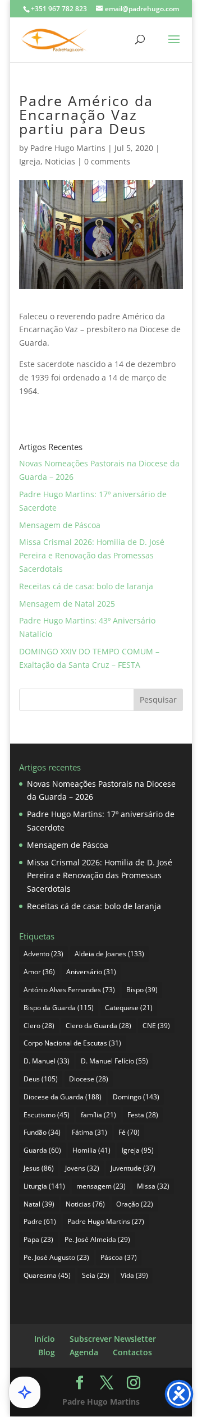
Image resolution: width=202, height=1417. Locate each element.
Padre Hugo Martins (67, 148)
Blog (46, 1352)
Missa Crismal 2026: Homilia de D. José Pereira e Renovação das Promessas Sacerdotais (91, 555)
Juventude (133, 1168)
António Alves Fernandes (69, 989)
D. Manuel (47, 1061)
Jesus (39, 1168)
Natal (39, 1204)
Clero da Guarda (98, 1025)
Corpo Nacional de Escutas (72, 1043)
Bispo (142, 989)
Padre (40, 1221)
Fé (129, 1132)
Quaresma (47, 1275)
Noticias (60, 161)
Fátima (89, 1132)
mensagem (101, 1186)
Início (44, 1338)
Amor (39, 971)
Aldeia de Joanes (109, 954)
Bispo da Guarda (59, 1007)
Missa (153, 1186)
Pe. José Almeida (97, 1239)
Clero (39, 1025)
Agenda (84, 1352)
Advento (43, 954)
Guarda (42, 1150)
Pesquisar (158, 699)
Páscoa (118, 1257)
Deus (41, 1079)
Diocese (88, 1079)
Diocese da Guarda (63, 1097)
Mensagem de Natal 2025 (67, 603)
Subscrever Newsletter (113, 1338)
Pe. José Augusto (56, 1257)
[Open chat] (24, 1392)
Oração (134, 1204)
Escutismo (47, 1115)
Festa (142, 1115)
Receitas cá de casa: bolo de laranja (86, 586)
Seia (95, 1275)
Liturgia (44, 1186)
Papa (38, 1239)
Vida (134, 1275)
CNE (156, 1025)
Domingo (136, 1097)
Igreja (29, 161)
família (98, 1115)
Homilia (91, 1150)
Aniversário (91, 971)
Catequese (129, 1007)
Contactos (132, 1352)
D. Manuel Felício (114, 1061)
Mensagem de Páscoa (59, 525)
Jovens (82, 1168)
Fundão (42, 1132)
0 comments (107, 161)
